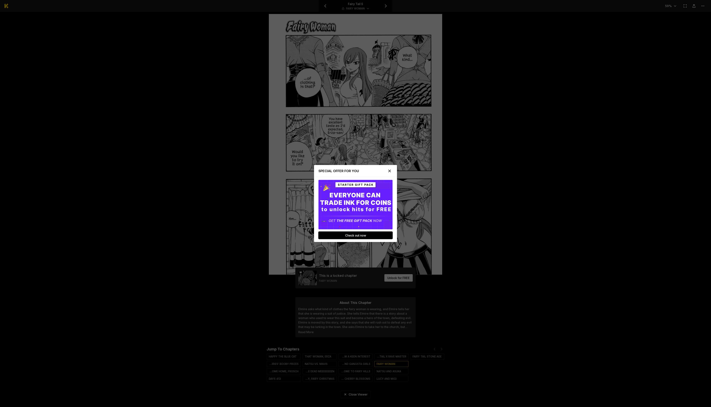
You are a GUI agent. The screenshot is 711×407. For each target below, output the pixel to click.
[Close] (390, 171)
